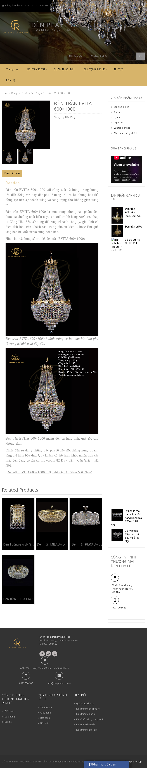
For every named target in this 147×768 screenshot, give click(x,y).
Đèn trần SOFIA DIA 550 (19, 599)
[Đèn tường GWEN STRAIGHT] (18, 517)
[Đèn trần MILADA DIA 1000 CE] (52, 517)
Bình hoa (117, 112)
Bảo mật (44, 723)
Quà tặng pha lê (121, 127)
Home (5, 93)
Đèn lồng (35, 93)
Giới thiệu (9, 711)
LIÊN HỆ (10, 80)
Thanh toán (46, 707)
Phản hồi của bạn (103, 764)
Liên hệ (8, 722)
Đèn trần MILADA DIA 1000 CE (53, 544)
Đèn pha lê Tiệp (19, 93)
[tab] (12, 173)
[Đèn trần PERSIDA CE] (86, 517)
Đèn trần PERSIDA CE (87, 544)
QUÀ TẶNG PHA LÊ (94, 69)
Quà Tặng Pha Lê (85, 703)
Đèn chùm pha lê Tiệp (131, 761)
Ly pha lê (117, 122)
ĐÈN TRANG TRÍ (36, 69)
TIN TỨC (118, 69)
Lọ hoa (116, 117)
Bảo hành (45, 718)
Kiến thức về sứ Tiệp (86, 729)
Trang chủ (12, 69)
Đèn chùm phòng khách (125, 133)
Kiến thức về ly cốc (85, 724)
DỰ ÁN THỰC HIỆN (64, 69)
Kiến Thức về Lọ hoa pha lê (89, 719)
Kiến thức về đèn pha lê (87, 708)
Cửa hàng (9, 716)
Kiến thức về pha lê (85, 714)
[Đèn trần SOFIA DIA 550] (18, 572)
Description (12, 173)
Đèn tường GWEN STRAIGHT (19, 544)
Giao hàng (45, 712)
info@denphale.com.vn (17, 5)
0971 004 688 (41, 5)
